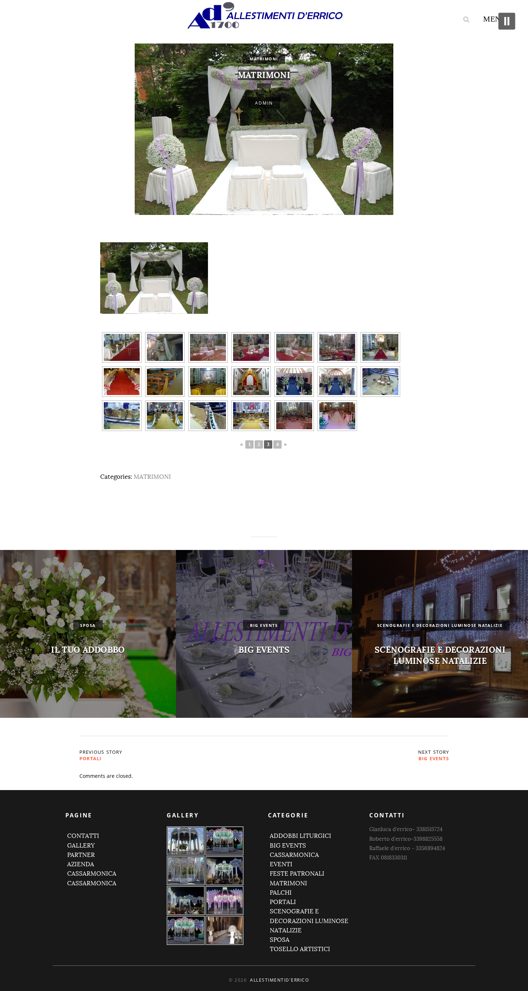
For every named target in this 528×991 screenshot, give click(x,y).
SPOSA (88, 625)
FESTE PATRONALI (297, 873)
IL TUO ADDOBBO (88, 649)
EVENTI (281, 864)
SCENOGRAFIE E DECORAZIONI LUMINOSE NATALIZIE (440, 655)
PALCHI (281, 892)
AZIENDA (80, 864)
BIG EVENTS (264, 649)
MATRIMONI (264, 58)
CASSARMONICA (91, 873)
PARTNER (81, 855)
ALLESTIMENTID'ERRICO (279, 980)
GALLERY (81, 845)
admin (264, 103)
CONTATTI (83, 836)
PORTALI (90, 758)
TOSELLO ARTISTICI (300, 949)
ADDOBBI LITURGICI (300, 836)
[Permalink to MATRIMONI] (264, 85)
